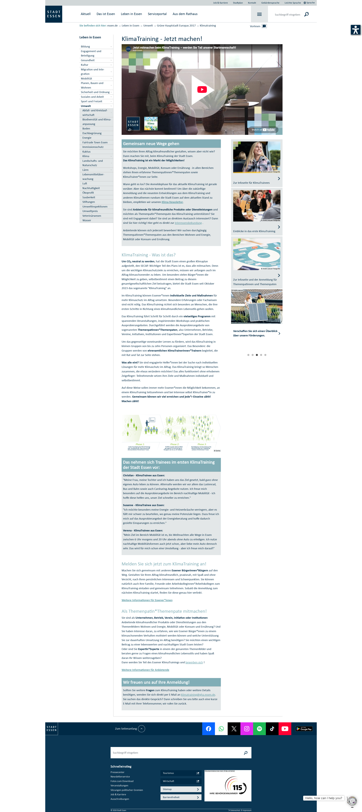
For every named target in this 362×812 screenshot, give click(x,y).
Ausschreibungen (120, 799)
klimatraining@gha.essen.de (198, 694)
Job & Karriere (220, 2)
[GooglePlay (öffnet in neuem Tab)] (304, 728)
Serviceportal (157, 14)
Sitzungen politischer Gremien (127, 790)
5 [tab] (265, 355)
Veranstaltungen (119, 785)
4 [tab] (261, 355)
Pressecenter (117, 772)
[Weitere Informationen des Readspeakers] (264, 26)
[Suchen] (306, 14)
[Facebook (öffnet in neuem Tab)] (208, 728)
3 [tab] (256, 355)
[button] (309, 2)
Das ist (106, 14)
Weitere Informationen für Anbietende (145, 670)
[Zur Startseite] (53, 14)
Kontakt (252, 2)
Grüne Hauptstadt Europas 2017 (176, 25)
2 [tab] (252, 355)
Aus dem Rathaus (185, 14)
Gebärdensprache (270, 2)
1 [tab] (248, 355)
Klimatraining (208, 25)
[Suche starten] (245, 752)
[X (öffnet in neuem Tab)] (234, 728)
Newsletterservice (120, 776)
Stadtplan (238, 2)
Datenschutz (235, 810)
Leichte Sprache (293, 2)
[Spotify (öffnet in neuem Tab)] (259, 728)
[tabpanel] (257, 320)
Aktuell (86, 14)
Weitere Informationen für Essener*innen (147, 600)
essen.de (112, 25)
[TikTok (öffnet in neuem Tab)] (272, 728)
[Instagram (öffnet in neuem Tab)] (246, 728)
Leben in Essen (130, 25)
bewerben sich (194, 662)
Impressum (246, 810)
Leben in (131, 14)
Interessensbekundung (188, 223)
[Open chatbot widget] (352, 802)
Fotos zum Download (122, 781)
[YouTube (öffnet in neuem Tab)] (285, 728)
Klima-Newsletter (172, 202)
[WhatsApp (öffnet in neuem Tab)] (221, 728)
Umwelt (148, 25)
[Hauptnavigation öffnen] (259, 14)
